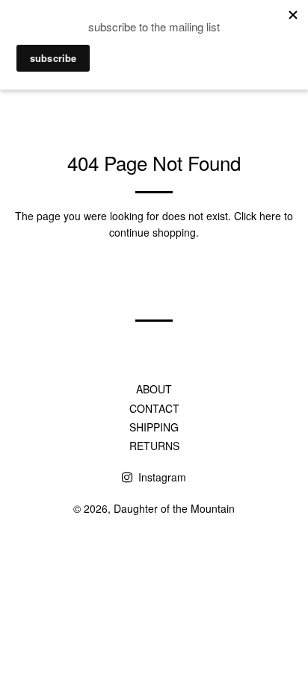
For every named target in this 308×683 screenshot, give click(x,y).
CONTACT (154, 408)
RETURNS (154, 445)
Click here (257, 215)
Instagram (160, 477)
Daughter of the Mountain (174, 508)
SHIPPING (154, 427)
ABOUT (154, 388)
